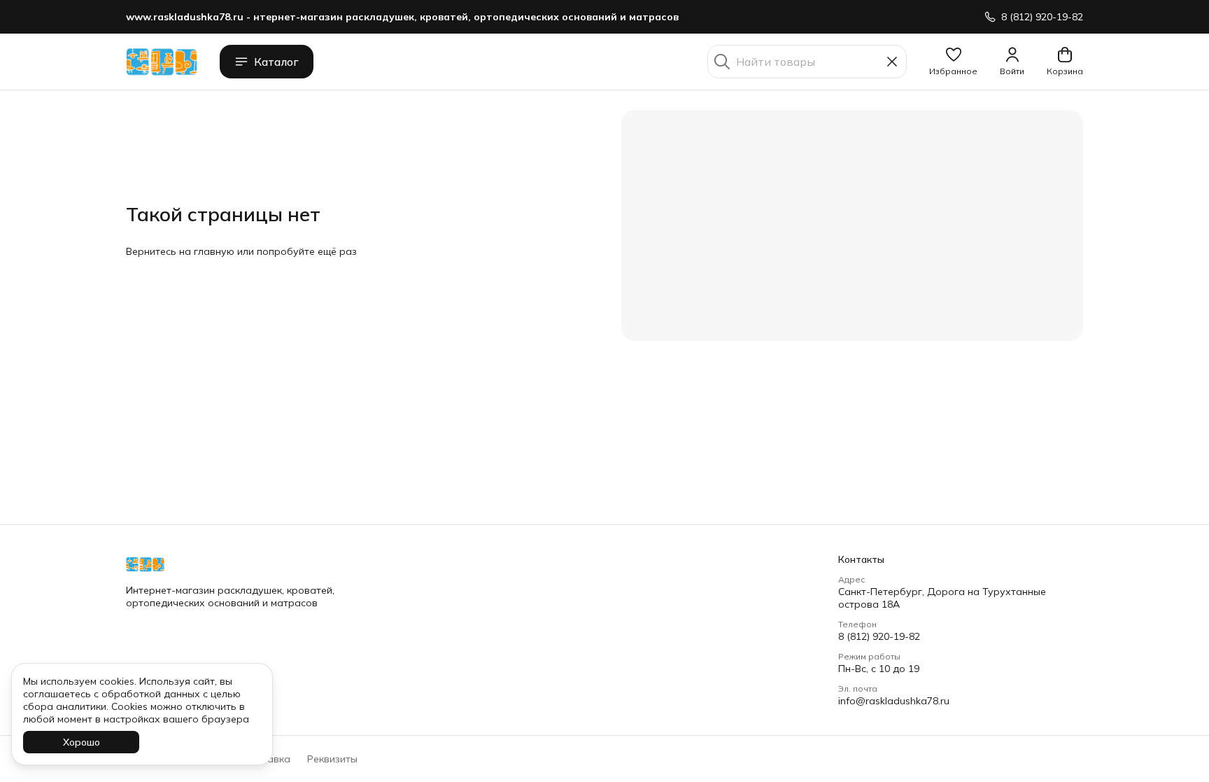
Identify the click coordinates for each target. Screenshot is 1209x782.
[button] (953, 61)
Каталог (276, 62)
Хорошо (81, 742)
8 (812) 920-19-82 (879, 636)
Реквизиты (332, 759)
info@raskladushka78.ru (893, 700)
